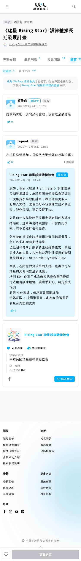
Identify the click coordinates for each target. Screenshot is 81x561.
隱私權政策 (48, 451)
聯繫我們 (8, 481)
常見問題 (55, 58)
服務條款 (46, 445)
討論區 (8, 71)
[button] (7, 7)
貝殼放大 (46, 488)
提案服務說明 (11, 463)
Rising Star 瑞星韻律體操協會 (28, 44)
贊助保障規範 (11, 451)
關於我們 (8, 438)
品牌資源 (8, 494)
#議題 (18, 22)
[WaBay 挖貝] (16, 511)
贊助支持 (25, 71)
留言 (75, 59)
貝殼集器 (46, 481)
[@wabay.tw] (4, 511)
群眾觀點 (46, 494)
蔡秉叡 (22, 101)
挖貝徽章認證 (11, 445)
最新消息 (32, 58)
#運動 (28, 22)
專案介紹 (9, 59)
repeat (23, 141)
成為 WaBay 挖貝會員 (21, 81)
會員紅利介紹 (11, 457)
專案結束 (46, 554)
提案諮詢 (8, 488)
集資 (8, 22)
